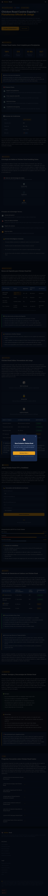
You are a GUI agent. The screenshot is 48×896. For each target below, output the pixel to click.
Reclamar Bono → (24, 453)
